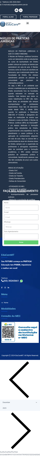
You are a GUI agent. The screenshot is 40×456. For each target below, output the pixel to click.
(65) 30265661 (11, 281)
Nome (6, 203)
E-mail (6, 212)
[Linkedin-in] (8, 287)
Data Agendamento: (11, 231)
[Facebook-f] (1, 287)
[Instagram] (5, 287)
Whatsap (7, 222)
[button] (27, 23)
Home (6, 303)
